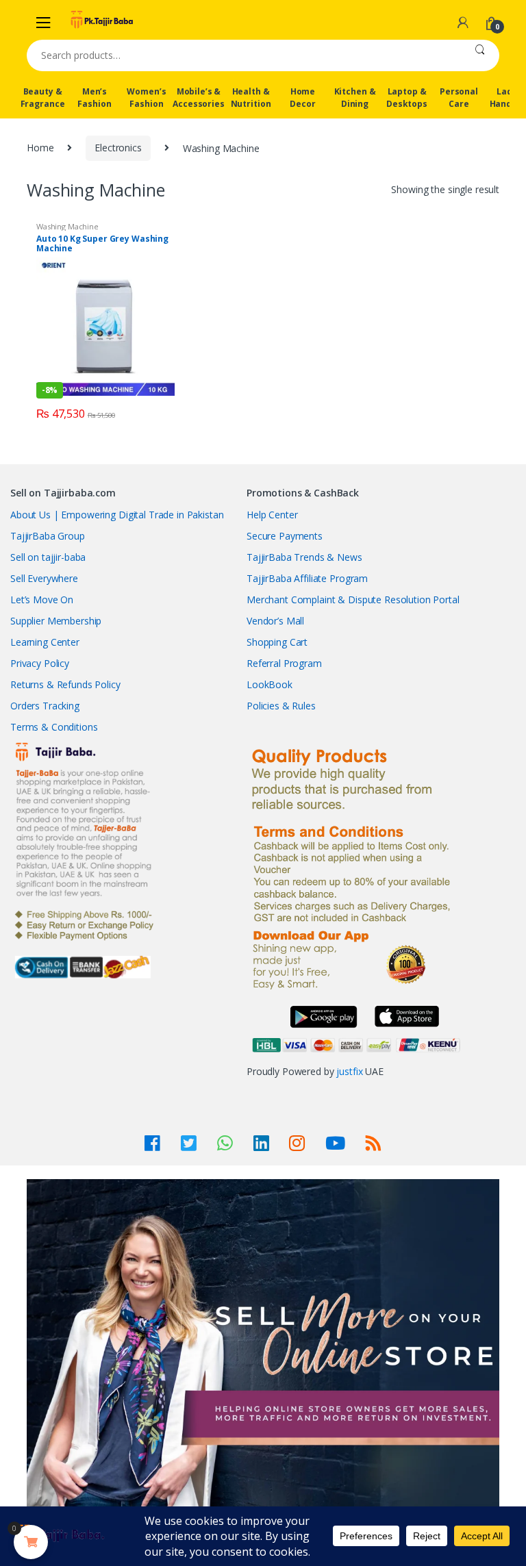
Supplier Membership (55, 620)
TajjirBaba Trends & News (304, 557)
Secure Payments (285, 535)
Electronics (118, 147)
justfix (349, 1071)
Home (40, 147)
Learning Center (44, 641)
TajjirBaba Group (47, 535)
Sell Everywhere (44, 578)
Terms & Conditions (53, 726)
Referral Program (284, 663)
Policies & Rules (281, 705)
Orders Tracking (44, 705)
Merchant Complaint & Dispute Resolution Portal (353, 599)
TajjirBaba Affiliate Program (307, 578)
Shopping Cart (277, 641)
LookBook (269, 684)
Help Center (272, 514)
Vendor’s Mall (275, 620)
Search (479, 55)
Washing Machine (67, 226)
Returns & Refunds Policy (65, 684)
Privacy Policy (39, 663)
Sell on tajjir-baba (48, 557)
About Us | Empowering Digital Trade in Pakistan (116, 514)
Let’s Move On (41, 599)
